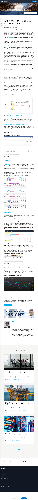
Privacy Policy (11, 494)
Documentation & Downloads (5, 478)
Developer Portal (3, 480)
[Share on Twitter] (1, 20)
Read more (7, 381)
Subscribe (34, 1)
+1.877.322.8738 (5, 472)
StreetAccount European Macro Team (12, 410)
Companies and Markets (16, 379)
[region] (19, 496)
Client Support (3, 474)
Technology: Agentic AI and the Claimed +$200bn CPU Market (15, 434)
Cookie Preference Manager (16, 498)
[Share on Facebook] (1, 23)
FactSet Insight (8, 440)
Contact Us (2, 476)
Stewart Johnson (8, 27)
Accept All (23, 498)
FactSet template (9, 37)
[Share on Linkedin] (1, 21)
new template (7, 164)
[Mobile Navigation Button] (1, 1)
